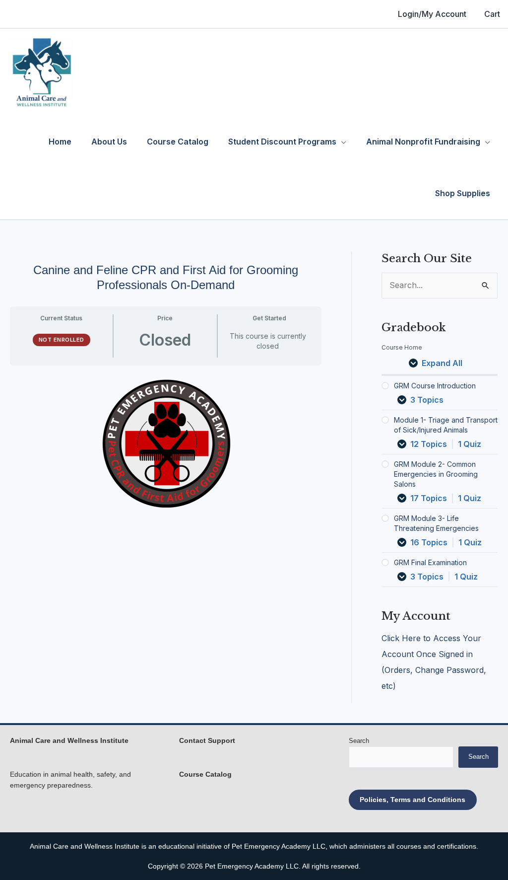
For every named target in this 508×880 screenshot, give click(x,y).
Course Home (401, 347)
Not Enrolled (61, 339)
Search (359, 740)
